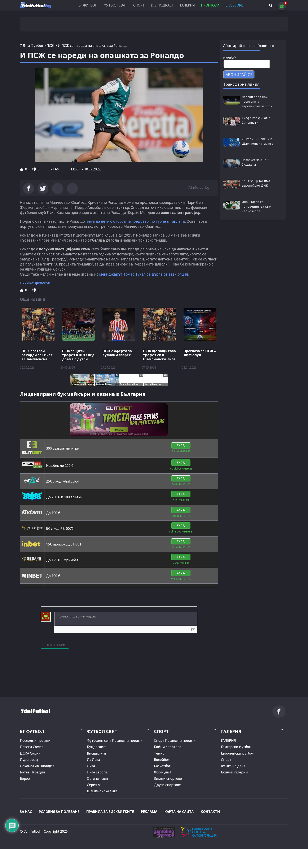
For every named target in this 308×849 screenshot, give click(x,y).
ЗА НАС (26, 811)
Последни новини (35, 740)
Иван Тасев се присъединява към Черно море (256, 206)
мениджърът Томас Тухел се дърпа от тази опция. (143, 274)
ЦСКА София (30, 753)
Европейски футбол (237, 753)
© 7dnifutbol (30, 831)
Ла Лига (93, 759)
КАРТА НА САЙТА (179, 811)
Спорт (226, 759)
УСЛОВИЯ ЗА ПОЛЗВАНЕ (59, 811)
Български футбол (236, 746)
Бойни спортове (167, 746)
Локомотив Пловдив (37, 766)
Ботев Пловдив (32, 772)
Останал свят (98, 778)
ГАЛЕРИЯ (187, 5)
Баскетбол (162, 766)
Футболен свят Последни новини (115, 740)
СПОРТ (139, 5)
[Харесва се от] (22, 169)
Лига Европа (97, 772)
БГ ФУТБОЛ (88, 5)
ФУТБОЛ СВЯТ (115, 5)
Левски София (31, 746)
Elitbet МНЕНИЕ (181, 451)
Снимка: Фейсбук (35, 283)
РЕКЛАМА (149, 811)
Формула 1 (162, 772)
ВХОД (181, 445)
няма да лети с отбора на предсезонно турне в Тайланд (135, 221)
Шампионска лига (102, 791)
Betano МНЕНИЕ (181, 516)
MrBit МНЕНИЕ (181, 484)
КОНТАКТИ (210, 811)
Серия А (93, 784)
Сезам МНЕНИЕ (181, 563)
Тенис (159, 753)
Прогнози (210, 5)
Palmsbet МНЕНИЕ (180, 531)
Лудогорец (29, 759)
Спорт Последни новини (175, 740)
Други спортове (167, 784)
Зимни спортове (168, 778)
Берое (25, 778)
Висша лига (96, 753)
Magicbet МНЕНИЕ (181, 468)
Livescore (234, 5)
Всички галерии (234, 772)
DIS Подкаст (162, 5)
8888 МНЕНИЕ (180, 500)
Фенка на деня (233, 766)
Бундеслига (96, 746)
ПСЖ (50, 45)
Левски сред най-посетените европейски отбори (257, 101)
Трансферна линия (241, 84)
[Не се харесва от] (34, 169)
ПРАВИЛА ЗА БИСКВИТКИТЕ (110, 811)
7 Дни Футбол (31, 45)
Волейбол (162, 759)
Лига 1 (92, 766)
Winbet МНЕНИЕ (181, 579)
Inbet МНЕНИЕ (181, 547)
